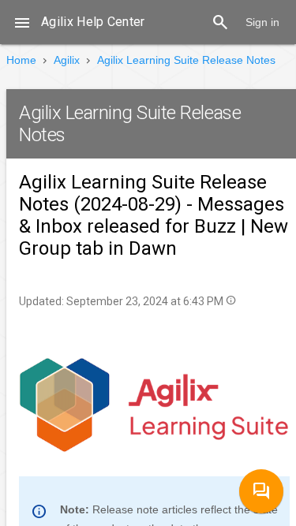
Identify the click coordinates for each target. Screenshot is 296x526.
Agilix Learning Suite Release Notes (186, 60)
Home (21, 60)
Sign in (262, 22)
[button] (22, 22)
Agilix (67, 60)
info (231, 300)
